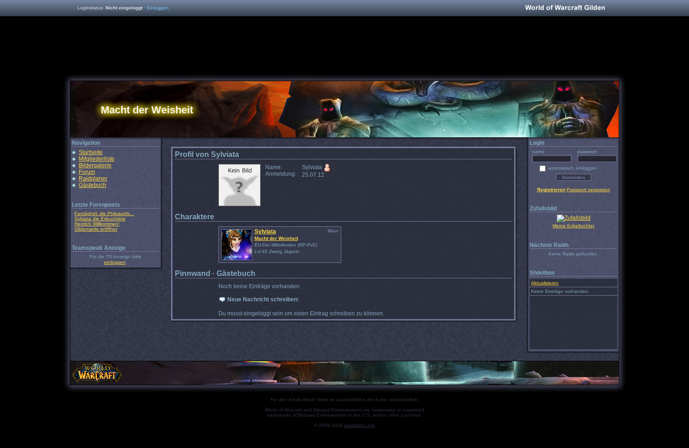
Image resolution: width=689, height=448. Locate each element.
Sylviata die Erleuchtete (100, 218)
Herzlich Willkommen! (97, 223)
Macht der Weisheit (276, 238)
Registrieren (551, 189)
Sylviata (265, 231)
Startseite (91, 152)
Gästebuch (92, 185)
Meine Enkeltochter (573, 225)
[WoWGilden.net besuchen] (565, 8)
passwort (587, 151)
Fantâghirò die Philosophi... (104, 213)
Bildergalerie (95, 165)
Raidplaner (93, 178)
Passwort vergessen (588, 189)
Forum (87, 172)
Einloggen (158, 7)
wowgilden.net (359, 425)
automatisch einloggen (572, 168)
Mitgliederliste (96, 159)
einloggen (115, 262)
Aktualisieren (545, 282)
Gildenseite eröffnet (96, 228)
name (538, 151)
